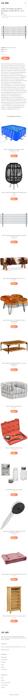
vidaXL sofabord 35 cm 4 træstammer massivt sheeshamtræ (14, 320)
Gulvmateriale (4, 659)
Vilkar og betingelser (5, 682)
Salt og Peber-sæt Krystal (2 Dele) (14, 489)
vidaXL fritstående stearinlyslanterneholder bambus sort (14, 193)
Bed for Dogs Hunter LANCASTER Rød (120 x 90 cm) (14, 574)
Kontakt (3, 680)
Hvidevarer (3, 662)
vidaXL (14, 47)
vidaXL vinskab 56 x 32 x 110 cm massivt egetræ (14, 616)
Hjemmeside (4, 15)
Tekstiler (3, 667)
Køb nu (5, 58)
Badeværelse (4, 657)
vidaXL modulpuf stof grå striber (14, 406)
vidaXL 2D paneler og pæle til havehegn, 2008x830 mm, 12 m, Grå (14, 236)
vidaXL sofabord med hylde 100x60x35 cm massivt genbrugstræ (14, 364)
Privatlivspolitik (4, 685)
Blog (2, 677)
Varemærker (10, 47)
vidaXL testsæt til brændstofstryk (14, 448)
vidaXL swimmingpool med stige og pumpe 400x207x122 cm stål (14, 150)
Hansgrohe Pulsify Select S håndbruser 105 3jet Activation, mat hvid (14, 532)
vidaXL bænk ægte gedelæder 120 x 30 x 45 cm (14, 278)
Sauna (2, 664)
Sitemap (3, 687)
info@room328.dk (5, 649)
